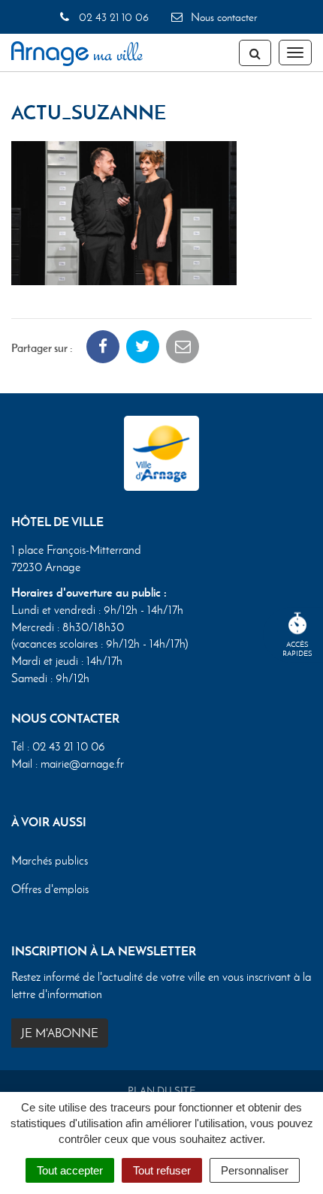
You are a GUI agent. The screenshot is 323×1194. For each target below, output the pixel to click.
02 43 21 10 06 (112, 17)
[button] (124, 211)
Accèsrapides (297, 648)
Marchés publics (49, 860)
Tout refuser (162, 1170)
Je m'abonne (59, 1033)
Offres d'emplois (50, 889)
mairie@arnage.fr (82, 763)
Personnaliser (254, 1170)
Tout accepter (70, 1170)
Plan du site (162, 1090)
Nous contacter (222, 17)
